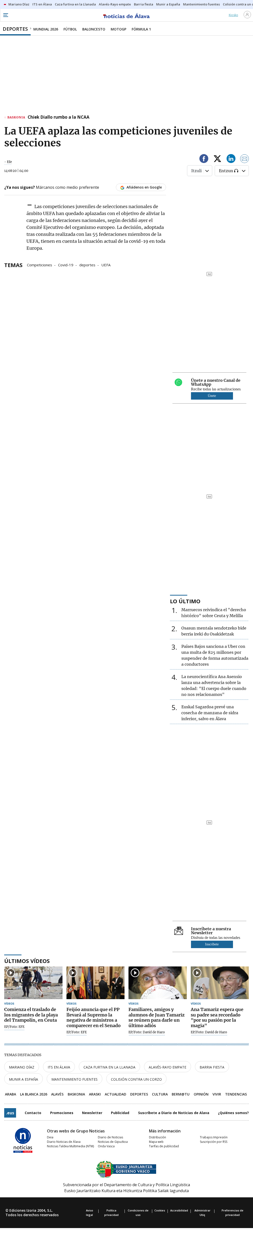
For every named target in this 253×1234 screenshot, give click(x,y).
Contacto (33, 1112)
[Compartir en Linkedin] (231, 159)
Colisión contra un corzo (136, 1079)
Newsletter (92, 1112)
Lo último (185, 601)
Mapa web (156, 1142)
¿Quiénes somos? (233, 1112)
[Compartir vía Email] (244, 159)
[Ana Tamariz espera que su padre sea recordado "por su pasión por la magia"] (220, 982)
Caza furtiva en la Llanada (109, 1067)
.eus (10, 1113)
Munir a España (23, 1079)
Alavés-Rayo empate (167, 1067)
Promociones (61, 1112)
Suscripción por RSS (213, 1142)
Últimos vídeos (27, 960)
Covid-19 (65, 264)
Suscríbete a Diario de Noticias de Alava (173, 1112)
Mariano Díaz (21, 1067)
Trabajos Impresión (214, 1137)
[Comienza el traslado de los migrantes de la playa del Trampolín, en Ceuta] (33, 982)
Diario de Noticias (110, 1137)
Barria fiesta (212, 1067)
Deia (50, 1137)
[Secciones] (5, 15)
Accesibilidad (179, 1210)
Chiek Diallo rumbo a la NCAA (58, 117)
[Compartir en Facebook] (203, 159)
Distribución (157, 1137)
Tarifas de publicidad (164, 1146)
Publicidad (120, 1112)
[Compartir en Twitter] (217, 159)
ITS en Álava (59, 1067)
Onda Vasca (106, 1146)
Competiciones (39, 264)
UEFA (105, 264)
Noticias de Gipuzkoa (113, 1142)
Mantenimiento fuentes (74, 1079)
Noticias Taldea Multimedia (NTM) (70, 1146)
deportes (87, 264)
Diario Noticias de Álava (64, 1142)
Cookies (159, 1210)
